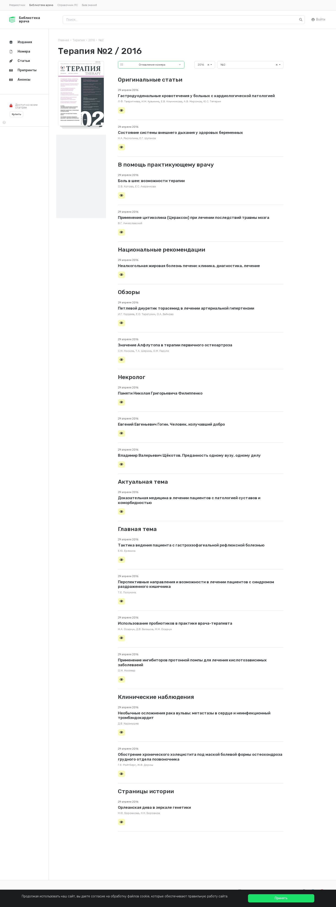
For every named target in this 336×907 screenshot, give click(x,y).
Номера (24, 51)
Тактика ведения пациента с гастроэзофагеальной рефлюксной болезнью (191, 545)
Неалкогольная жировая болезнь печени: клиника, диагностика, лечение (189, 265)
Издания (25, 42)
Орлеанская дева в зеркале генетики (154, 807)
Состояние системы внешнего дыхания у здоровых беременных (180, 132)
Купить (16, 114)
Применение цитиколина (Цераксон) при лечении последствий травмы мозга (193, 217)
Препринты (27, 70)
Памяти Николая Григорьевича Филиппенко (160, 393)
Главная (63, 40)
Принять (281, 898)
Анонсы (24, 80)
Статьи (24, 61)
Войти (320, 19)
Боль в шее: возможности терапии (151, 180)
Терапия (79, 40)
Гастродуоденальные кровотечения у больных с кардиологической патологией (196, 95)
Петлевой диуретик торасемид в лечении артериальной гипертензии (186, 308)
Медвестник (17, 5)
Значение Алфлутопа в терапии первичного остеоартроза (175, 345)
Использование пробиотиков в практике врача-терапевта (175, 623)
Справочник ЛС (67, 5)
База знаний (89, 5)
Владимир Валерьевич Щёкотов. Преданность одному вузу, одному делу (189, 455)
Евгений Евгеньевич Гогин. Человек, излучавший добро (171, 424)
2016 (91, 40)
